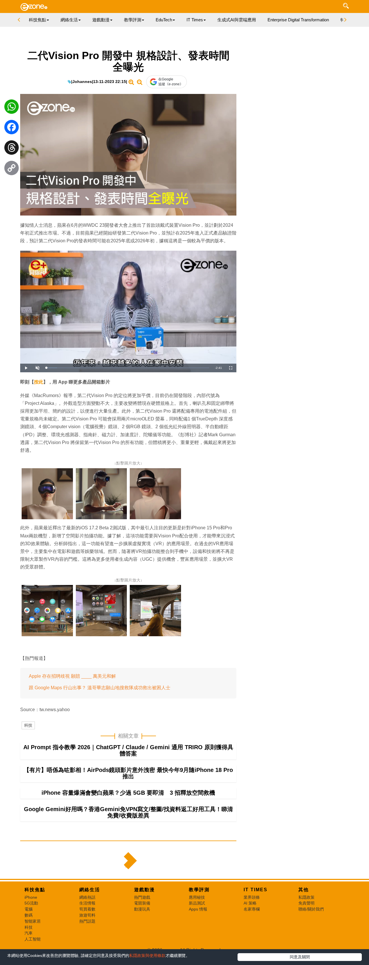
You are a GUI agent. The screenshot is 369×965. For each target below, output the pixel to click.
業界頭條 (252, 897)
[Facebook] (11, 128)
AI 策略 (250, 903)
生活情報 (87, 903)
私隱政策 (306, 897)
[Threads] (11, 149)
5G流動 (31, 903)
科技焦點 (35, 889)
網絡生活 (89, 889)
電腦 (29, 909)
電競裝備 (142, 903)
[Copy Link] (11, 169)
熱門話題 (87, 921)
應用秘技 (197, 897)
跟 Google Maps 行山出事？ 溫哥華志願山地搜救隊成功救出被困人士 (99, 687)
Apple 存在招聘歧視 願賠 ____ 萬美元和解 (72, 676)
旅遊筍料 (87, 915)
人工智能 (33, 939)
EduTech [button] (164, 19)
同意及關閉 (300, 957)
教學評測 (199, 889)
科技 (28, 725)
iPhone (31, 897)
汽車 (29, 933)
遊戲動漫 (144, 889)
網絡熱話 (87, 897)
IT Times (256, 889)
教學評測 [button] (132, 19)
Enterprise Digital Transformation (298, 19)
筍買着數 (87, 909)
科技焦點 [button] (37, 19)
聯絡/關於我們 (311, 909)
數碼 (29, 915)
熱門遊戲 (142, 897)
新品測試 (197, 903)
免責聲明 (306, 903)
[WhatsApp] (11, 108)
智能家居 (33, 921)
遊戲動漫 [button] (101, 19)
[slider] (127, 367)
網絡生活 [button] (69, 19)
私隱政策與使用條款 (147, 955)
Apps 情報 (198, 909)
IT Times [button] (195, 19)
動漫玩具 (142, 909)
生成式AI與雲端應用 (236, 19)
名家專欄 (252, 909)
